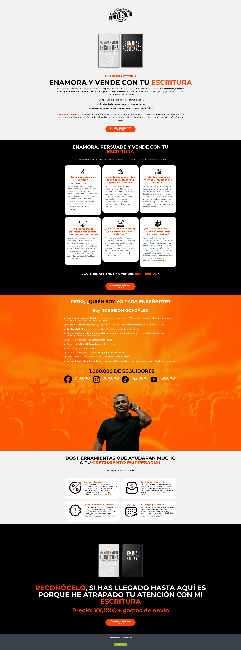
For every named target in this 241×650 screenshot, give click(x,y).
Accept (120, 644)
